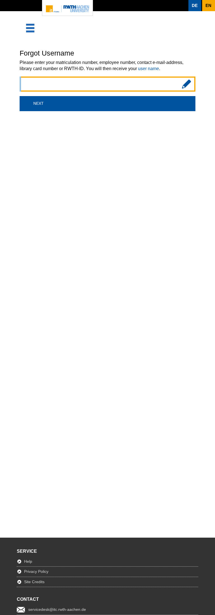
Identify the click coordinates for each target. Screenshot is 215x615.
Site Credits (34, 582)
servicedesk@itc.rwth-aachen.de (57, 609)
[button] (194, 5)
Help (28, 561)
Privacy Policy (36, 571)
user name (148, 68)
